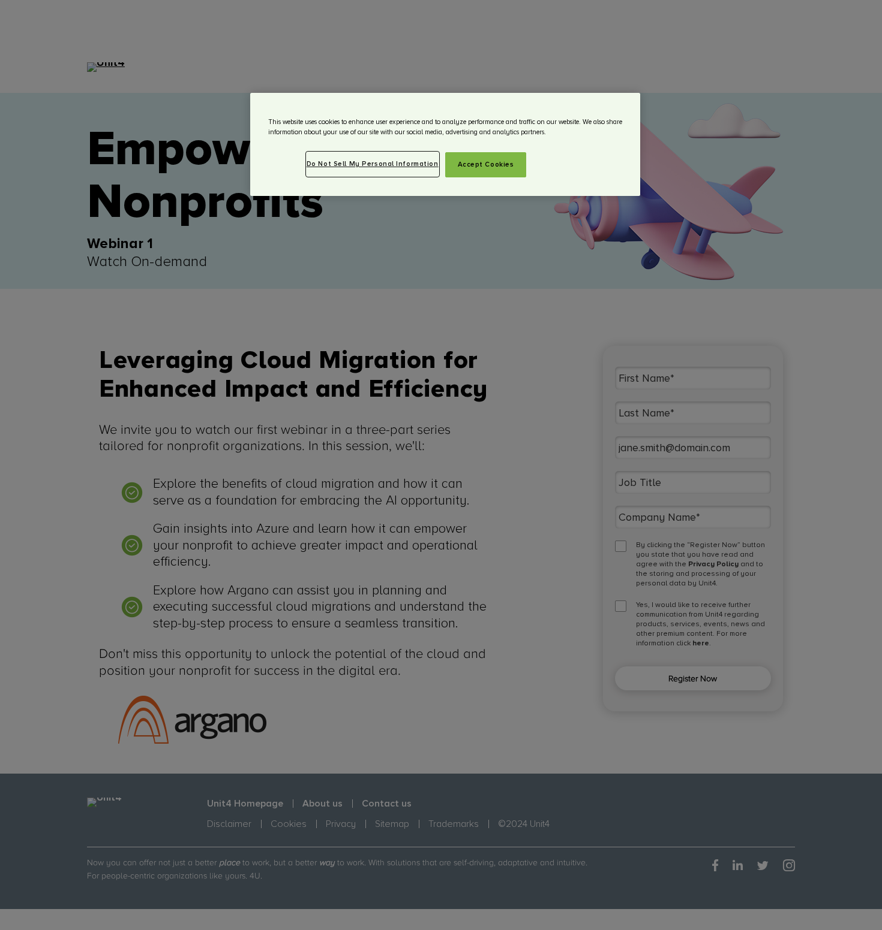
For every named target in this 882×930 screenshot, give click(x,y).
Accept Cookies (486, 164)
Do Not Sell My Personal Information (373, 164)
